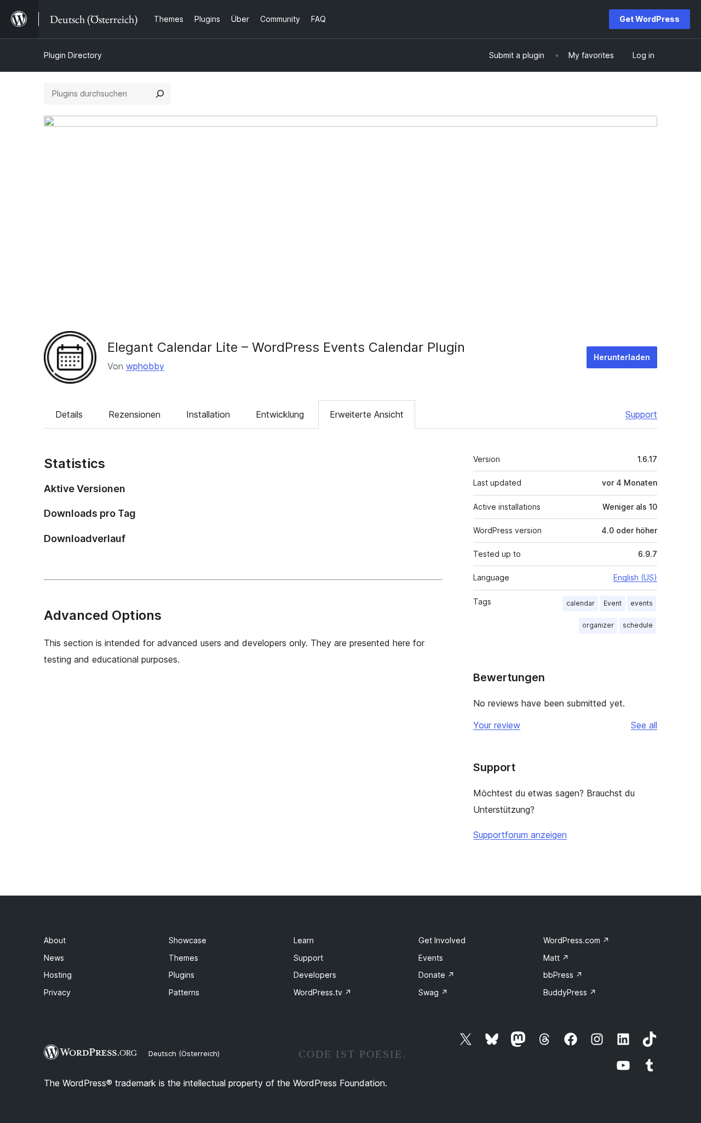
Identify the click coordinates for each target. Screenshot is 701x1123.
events (641, 603)
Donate (436, 974)
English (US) (635, 577)
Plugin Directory (73, 55)
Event (613, 603)
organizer (598, 625)
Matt (556, 957)
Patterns (184, 992)
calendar (580, 603)
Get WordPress (649, 19)
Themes (183, 957)
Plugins (181, 974)
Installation (208, 414)
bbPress (563, 974)
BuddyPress (569, 992)
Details (69, 414)
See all (644, 725)
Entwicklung (280, 414)
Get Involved (442, 940)
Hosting (58, 974)
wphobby (145, 366)
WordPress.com (576, 940)
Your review (496, 725)
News (54, 957)
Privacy (57, 992)
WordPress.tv (323, 992)
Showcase (187, 940)
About (55, 940)
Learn (304, 940)
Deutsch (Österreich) (184, 1053)
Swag (433, 992)
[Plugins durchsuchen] (160, 94)
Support (641, 414)
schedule (638, 625)
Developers (315, 974)
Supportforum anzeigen (520, 834)
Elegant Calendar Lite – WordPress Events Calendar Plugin (286, 347)
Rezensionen (134, 414)
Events (430, 957)
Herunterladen (622, 357)
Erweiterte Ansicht (367, 414)
